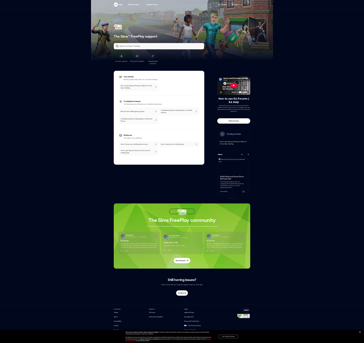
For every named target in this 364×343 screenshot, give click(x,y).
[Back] (242, 154)
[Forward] (248, 154)
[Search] (248, 4)
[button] (182, 260)
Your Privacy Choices (194, 325)
